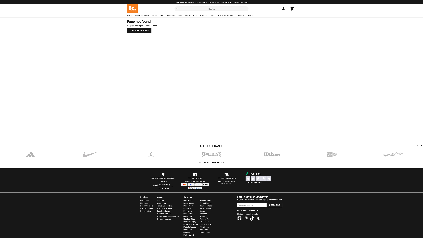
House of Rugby (189, 221)
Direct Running (189, 203)
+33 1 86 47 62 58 (163, 189)
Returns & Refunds (164, 208)
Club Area (203, 15)
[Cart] (292, 9)
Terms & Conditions (165, 206)
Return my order (146, 208)
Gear (180, 15)
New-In (129, 15)
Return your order (226, 183)
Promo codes (145, 211)
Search (211, 8)
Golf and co (187, 216)
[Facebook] (239, 218)
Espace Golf (188, 208)
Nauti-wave (187, 229)
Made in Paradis (189, 227)
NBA (161, 15)
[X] (258, 218)
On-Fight (186, 232)
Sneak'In (203, 211)
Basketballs (171, 15)
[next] (421, 146)
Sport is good (205, 216)
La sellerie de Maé (190, 224)
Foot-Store (187, 211)
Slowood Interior (206, 206)
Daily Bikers (188, 200)
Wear (213, 15)
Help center (144, 203)
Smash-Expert (205, 208)
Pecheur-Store (205, 200)
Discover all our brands (211, 162)
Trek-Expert (204, 221)
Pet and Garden (206, 203)
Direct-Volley (188, 206)
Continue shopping (139, 30)
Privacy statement (164, 219)
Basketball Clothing (142, 15)
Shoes (154, 15)
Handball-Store (189, 219)
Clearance (240, 15)
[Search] (177, 8)
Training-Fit (204, 219)
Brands (250, 15)
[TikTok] (252, 218)
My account (144, 200)
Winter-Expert (205, 232)
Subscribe (274, 205)
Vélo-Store (204, 229)
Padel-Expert (188, 235)
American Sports (191, 15)
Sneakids (203, 213)
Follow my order (146, 206)
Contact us (163, 181)
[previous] (417, 146)
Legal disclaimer (163, 211)
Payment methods (164, 213)
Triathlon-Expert (206, 224)
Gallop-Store (188, 213)
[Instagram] (245, 218)
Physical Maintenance (225, 15)
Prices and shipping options (168, 216)
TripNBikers (204, 227)
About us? (161, 200)
